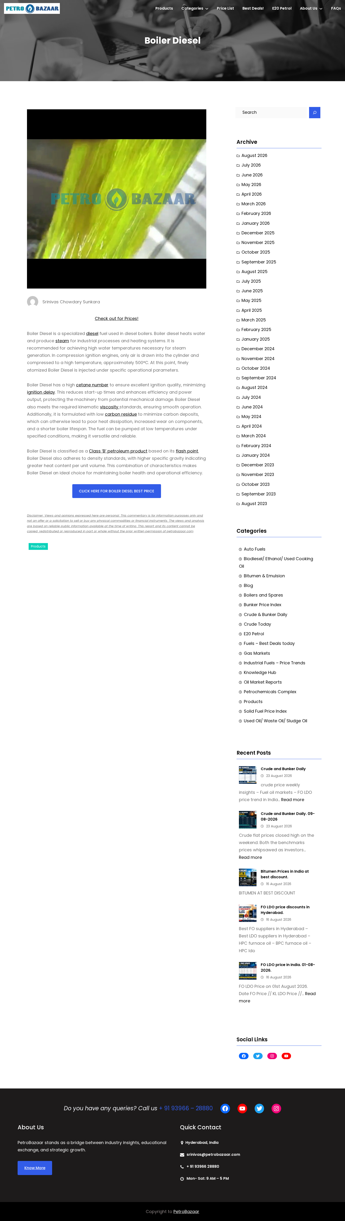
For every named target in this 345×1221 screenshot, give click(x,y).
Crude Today (257, 624)
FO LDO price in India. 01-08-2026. (288, 967)
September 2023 (259, 494)
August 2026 (254, 155)
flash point (187, 451)
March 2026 (254, 204)
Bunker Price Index (262, 605)
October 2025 (256, 252)
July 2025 (251, 281)
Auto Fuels (254, 549)
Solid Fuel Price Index (265, 711)
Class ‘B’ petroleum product (118, 451)
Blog (248, 585)
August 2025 (255, 271)
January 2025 (256, 339)
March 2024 (254, 436)
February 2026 (256, 213)
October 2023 (256, 484)
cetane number (92, 385)
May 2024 (251, 416)
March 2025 (254, 320)
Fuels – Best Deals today (269, 643)
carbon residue (121, 414)
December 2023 (258, 465)
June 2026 (252, 175)
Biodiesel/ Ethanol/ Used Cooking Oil (276, 562)
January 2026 (256, 223)
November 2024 (258, 358)
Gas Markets (257, 653)
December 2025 (258, 233)
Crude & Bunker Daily (265, 614)
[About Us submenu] (320, 8)
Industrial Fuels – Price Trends (274, 663)
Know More (34, 1168)
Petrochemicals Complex (270, 692)
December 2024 (258, 349)
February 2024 (256, 446)
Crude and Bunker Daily (283, 769)
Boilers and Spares (263, 595)
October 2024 (256, 368)
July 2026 (251, 165)
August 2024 (255, 387)
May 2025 (251, 300)
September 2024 (259, 378)
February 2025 (256, 329)
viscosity (109, 407)
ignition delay (41, 392)
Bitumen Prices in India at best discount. (285, 874)
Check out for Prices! (116, 318)
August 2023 (254, 503)
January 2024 (256, 455)
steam (62, 341)
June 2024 (252, 407)
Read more (292, 800)
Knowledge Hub (260, 672)
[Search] (314, 112)
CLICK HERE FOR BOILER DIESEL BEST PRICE (116, 491)
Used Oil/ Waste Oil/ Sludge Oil (275, 721)
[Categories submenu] (206, 8)
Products (38, 546)
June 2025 (252, 291)
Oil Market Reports (263, 682)
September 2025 (259, 262)
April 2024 (252, 426)
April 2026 (252, 194)
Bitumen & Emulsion (264, 576)
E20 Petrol (254, 634)
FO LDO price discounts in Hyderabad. (285, 909)
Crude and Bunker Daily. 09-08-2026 (288, 816)
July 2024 (251, 397)
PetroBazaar (186, 1211)
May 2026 (251, 184)
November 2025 (258, 242)
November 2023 (258, 474)
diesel (92, 333)
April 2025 (252, 310)
